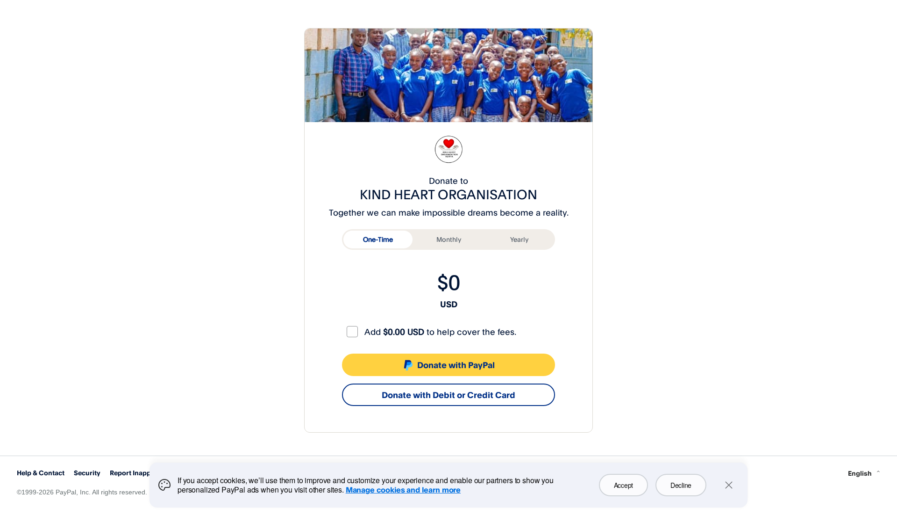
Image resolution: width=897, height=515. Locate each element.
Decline (680, 485)
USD (448, 304)
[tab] (378, 239)
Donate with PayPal (456, 365)
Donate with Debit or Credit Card (448, 395)
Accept (623, 485)
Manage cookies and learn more (403, 489)
